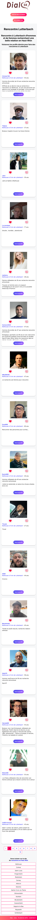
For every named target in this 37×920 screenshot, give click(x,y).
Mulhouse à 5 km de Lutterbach (12, 78)
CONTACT (32, 918)
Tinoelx (4, 524)
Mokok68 (5, 773)
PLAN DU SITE (23, 918)
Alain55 (4, 673)
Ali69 (4, 574)
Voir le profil (18, 94)
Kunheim (18, 896)
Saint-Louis (18, 870)
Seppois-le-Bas (18, 906)
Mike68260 (6, 375)
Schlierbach (18, 913)
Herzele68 (5, 723)
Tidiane (4, 126)
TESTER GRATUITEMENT (18, 14)
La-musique (6, 225)
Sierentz (18, 887)
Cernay (18, 880)
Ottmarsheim (18, 893)
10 (20, 852)
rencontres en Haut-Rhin (19, 860)
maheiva (5, 275)
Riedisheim (18, 877)
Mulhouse (18, 864)
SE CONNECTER (18, 20)
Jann (3, 175)
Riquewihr (18, 909)
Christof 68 (6, 76)
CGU (15, 918)
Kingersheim (19, 874)
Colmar (18, 867)
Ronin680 (5, 474)
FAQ (11, 918)
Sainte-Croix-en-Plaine (18, 890)
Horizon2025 (6, 325)
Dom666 (5, 424)
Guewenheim (18, 903)
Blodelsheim (18, 900)
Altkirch (18, 883)
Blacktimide (6, 623)
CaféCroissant (7, 822)
